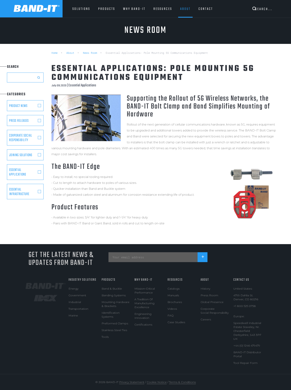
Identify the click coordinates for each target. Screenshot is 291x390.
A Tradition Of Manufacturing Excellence (144, 303)
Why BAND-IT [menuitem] (134, 9)
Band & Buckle (112, 288)
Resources (175, 279)
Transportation (78, 309)
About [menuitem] (185, 9)
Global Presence (212, 302)
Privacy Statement (131, 382)
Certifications (143, 324)
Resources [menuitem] (162, 9)
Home (54, 53)
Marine (73, 315)
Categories (16, 94)
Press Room (209, 295)
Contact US (241, 279)
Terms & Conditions (182, 382)
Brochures (174, 302)
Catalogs (173, 288)
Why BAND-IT (143, 279)
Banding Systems (114, 295)
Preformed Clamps (115, 323)
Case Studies (176, 322)
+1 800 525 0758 (244, 306)
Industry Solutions (82, 279)
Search (13, 67)
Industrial (74, 302)
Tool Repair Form (245, 363)
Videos (172, 309)
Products (108, 279)
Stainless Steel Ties (114, 330)
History (205, 288)
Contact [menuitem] (206, 9)
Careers (206, 319)
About (70, 53)
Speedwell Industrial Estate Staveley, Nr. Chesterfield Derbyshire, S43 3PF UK (247, 331)
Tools (105, 337)
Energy (73, 288)
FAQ (170, 315)
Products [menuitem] (106, 9)
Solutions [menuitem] (81, 9)
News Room (90, 53)
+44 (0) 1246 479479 (246, 345)
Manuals (173, 295)
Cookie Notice (157, 382)
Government (77, 295)
